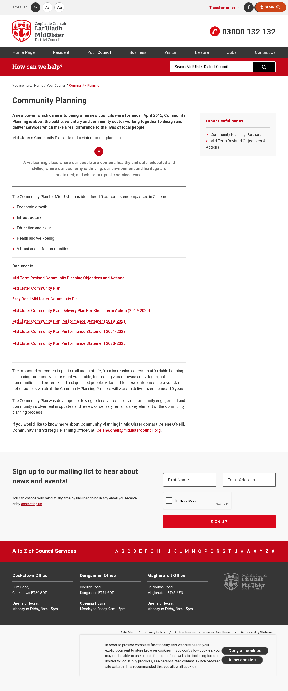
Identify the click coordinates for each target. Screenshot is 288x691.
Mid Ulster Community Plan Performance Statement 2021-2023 (69, 331)
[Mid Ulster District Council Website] (76, 31)
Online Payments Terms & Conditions (203, 632)
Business (137, 52)
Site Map (128, 632)
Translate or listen (224, 8)
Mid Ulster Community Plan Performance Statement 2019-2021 (69, 321)
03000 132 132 (249, 31)
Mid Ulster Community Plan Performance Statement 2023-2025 (69, 343)
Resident (61, 52)
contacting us (31, 504)
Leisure (202, 52)
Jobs (232, 52)
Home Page (23, 52)
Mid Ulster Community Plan (36, 288)
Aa (35, 7)
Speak (269, 7)
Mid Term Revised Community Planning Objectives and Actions (68, 278)
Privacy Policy (155, 632)
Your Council (99, 52)
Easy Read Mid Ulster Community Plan (46, 299)
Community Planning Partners (236, 134)
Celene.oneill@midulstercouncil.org (129, 430)
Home (38, 86)
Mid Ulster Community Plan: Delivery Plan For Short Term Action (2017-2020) (81, 310)
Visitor (170, 52)
